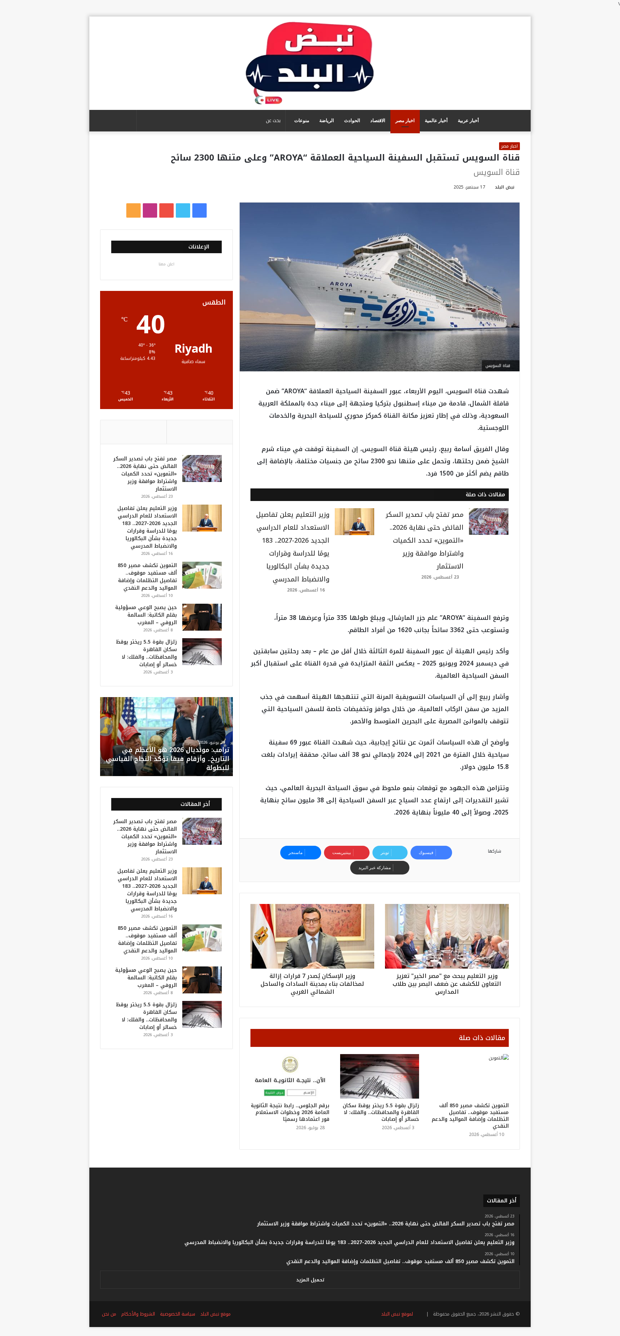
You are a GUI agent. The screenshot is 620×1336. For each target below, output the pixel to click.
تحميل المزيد (310, 1279)
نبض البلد (505, 187)
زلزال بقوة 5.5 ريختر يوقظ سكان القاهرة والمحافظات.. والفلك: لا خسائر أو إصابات (381, 1112)
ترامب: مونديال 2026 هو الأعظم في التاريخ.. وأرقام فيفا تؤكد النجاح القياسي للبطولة (167, 759)
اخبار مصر (405, 120)
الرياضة (326, 120)
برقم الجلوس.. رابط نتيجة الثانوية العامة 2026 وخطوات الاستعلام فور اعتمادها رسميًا (290, 1112)
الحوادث (352, 120)
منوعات (301, 120)
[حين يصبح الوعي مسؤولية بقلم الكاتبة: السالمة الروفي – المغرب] (202, 617)
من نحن (109, 1313)
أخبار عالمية (436, 120)
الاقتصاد (377, 120)
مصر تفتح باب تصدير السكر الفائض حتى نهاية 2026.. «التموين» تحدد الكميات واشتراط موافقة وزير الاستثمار (425, 540)
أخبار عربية (468, 120)
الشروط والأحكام (138, 1313)
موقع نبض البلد (215, 1313)
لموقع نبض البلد (395, 1313)
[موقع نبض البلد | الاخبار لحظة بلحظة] (310, 63)
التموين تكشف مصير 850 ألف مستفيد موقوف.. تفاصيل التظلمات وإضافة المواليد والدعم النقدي (470, 1116)
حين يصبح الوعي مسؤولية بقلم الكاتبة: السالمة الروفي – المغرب (146, 615)
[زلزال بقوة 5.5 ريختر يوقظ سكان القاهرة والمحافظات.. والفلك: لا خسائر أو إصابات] (379, 1076)
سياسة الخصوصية (177, 1313)
